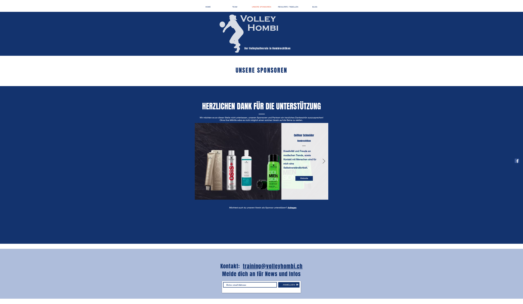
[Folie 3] (261, 196)
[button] (304, 178)
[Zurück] (199, 161)
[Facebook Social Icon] (517, 161)
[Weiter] (324, 161)
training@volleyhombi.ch (273, 266)
